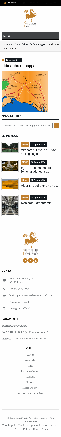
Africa (30, 354)
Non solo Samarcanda (36, 203)
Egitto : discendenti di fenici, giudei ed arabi (36, 169)
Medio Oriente (30, 387)
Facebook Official (19, 302)
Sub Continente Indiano (30, 393)
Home (5, 44)
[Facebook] (25, 260)
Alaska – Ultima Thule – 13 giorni (29, 44)
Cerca (52, 3)
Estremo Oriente (30, 371)
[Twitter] (30, 260)
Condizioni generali (29, 425)
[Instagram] (35, 260)
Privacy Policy (22, 429)
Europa (30, 382)
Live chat (32, 3)
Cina (30, 365)
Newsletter (11, 3)
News (25, 144)
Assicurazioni (50, 425)
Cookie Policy (40, 429)
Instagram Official (19, 308)
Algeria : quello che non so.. (39, 186)
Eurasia (30, 376)
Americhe (30, 360)
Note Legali (8, 425)
